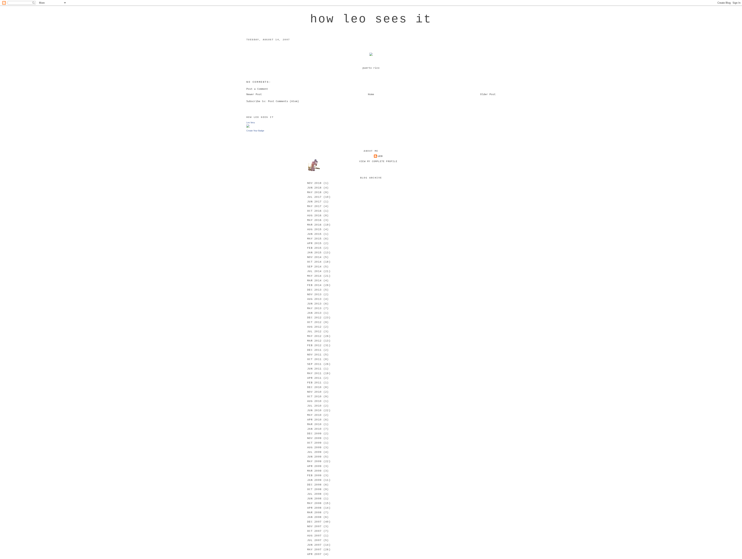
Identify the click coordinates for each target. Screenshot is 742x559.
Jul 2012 (314, 331)
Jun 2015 (314, 234)
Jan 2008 (314, 517)
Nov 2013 (314, 294)
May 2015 (314, 238)
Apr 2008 (314, 508)
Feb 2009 (314, 475)
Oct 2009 (314, 442)
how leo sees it (371, 19)
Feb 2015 (314, 248)
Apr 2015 (314, 243)
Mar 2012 (314, 340)
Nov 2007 (314, 526)
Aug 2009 (314, 447)
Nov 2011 (314, 354)
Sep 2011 (314, 364)
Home (371, 94)
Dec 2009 (314, 433)
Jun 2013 (314, 303)
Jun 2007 (314, 545)
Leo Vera (250, 122)
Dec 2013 (314, 289)
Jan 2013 (314, 313)
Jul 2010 (314, 405)
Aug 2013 (314, 299)
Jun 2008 (314, 498)
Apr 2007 (314, 554)
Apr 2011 (314, 378)
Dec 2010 (314, 387)
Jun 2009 (314, 456)
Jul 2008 (314, 494)
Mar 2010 (314, 424)
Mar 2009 (314, 470)
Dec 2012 (314, 317)
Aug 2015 (314, 229)
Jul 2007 (314, 540)
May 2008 (314, 503)
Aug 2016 (314, 215)
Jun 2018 (314, 187)
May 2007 (314, 549)
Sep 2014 (314, 266)
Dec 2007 (314, 521)
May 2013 (314, 308)
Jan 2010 (314, 429)
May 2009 (314, 461)
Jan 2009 (314, 480)
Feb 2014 (314, 285)
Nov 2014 (314, 257)
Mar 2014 (314, 280)
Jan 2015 (314, 252)
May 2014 (314, 276)
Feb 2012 (314, 345)
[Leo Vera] (247, 126)
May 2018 (314, 192)
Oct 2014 (314, 261)
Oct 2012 (314, 322)
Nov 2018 (314, 183)
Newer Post (254, 94)
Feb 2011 (314, 382)
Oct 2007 (314, 531)
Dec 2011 (314, 350)
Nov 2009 (314, 438)
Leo (380, 156)
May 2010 (314, 415)
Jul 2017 (314, 197)
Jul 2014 (314, 271)
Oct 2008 (314, 489)
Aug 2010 (314, 401)
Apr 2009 (314, 466)
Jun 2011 (314, 368)
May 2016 (314, 220)
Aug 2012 (314, 327)
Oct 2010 (314, 396)
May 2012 (314, 336)
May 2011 (314, 373)
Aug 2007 (314, 535)
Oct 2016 (314, 211)
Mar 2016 (314, 224)
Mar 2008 (314, 512)
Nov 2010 (314, 392)
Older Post (488, 94)
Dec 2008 (314, 484)
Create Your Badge (255, 130)
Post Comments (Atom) (283, 101)
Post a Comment (257, 89)
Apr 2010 (314, 419)
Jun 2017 (314, 201)
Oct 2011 (314, 359)
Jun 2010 (314, 410)
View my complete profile (378, 161)
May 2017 (314, 206)
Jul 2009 (314, 452)
